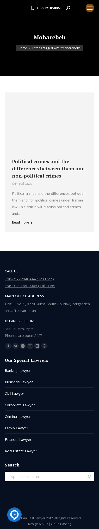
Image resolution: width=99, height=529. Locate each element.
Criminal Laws (22, 183)
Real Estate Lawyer (21, 450)
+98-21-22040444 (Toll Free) (29, 278)
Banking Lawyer (18, 370)
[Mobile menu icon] (90, 8)
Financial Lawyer (18, 439)
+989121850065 (49, 8)
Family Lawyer (16, 428)
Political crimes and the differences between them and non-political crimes (48, 168)
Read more (20, 222)
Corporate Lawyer (20, 404)
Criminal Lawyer (18, 416)
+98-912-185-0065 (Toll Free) (30, 285)
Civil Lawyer (14, 393)
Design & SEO (38, 524)
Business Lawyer (19, 382)
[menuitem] (78, 7)
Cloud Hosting (61, 524)
